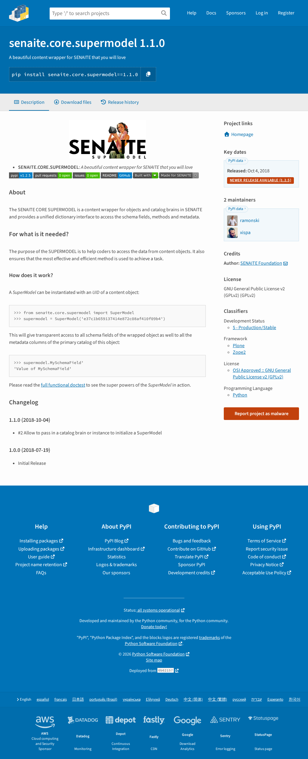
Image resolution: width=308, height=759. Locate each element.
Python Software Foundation (151, 643)
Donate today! (154, 627)
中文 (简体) (193, 699)
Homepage (242, 134)
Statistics (116, 557)
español (43, 699)
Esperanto (275, 699)
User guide (39, 557)
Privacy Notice (264, 564)
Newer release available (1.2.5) (260, 180)
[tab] (29, 102)
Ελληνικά (153, 699)
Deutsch (171, 699)
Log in (262, 13)
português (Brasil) (103, 699)
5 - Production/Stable (254, 327)
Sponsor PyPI (191, 564)
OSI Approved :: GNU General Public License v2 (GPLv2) (262, 373)
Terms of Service (264, 541)
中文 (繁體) (217, 699)
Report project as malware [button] (261, 413)
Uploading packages (38, 549)
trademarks (209, 637)
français (60, 699)
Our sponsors (116, 572)
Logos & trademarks (116, 564)
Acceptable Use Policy (264, 572)
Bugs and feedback (192, 541)
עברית (256, 699)
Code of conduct (264, 557)
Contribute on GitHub (189, 549)
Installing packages (39, 541)
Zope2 (239, 352)
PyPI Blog (114, 541)
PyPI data (235, 160)
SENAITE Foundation (261, 263)
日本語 (78, 699)
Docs (211, 13)
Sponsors (236, 13)
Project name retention (38, 564)
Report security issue (267, 549)
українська (131, 699)
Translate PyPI (189, 557)
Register (286, 13)
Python (240, 395)
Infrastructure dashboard (114, 549)
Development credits (189, 572)
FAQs (41, 572)
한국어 (294, 699)
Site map (154, 660)
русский (239, 699)
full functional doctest (63, 385)
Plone (239, 345)
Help (191, 13)
